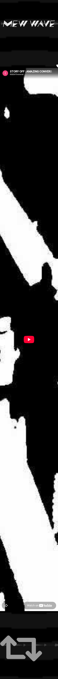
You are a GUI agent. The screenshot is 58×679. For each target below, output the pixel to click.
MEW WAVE (29, 24)
